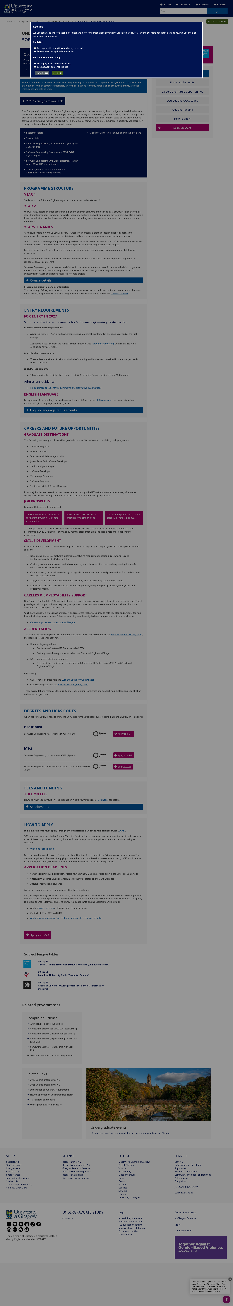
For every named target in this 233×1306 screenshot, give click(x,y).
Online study (12, 1171)
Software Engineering (49, 172)
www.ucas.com (46, 908)
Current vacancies (184, 1192)
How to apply (182, 118)
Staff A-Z (179, 1161)
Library (122, 1194)
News (121, 1177)
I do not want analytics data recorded (55, 51)
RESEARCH (68, 1156)
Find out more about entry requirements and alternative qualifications (66, 387)
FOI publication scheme (130, 1224)
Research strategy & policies (76, 1171)
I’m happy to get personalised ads (54, 63)
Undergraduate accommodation (46, 1104)
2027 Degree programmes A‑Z (45, 1079)
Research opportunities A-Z (76, 1165)
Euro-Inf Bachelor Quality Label (78, 679)
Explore (203, 4)
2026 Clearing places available (44, 101)
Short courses (13, 1174)
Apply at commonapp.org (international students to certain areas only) (66, 918)
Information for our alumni (188, 1165)
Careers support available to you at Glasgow (52, 622)
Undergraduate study (27, 21)
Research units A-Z (72, 1161)
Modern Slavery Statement (132, 1227)
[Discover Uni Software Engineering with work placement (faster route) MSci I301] (103, 766)
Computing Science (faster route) (52, 1033)
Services (123, 1190)
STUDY (10, 1156)
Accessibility (125, 1171)
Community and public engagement (193, 1174)
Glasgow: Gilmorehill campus (104, 132)
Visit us (122, 1168)
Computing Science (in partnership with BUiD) (53, 1040)
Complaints (180, 1181)
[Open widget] (226, 1299)
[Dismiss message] (230, 1279)
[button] (83, 280)
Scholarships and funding (19, 1184)
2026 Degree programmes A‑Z (45, 1084)
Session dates (33, 138)
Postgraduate (13, 1168)
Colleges (123, 1187)
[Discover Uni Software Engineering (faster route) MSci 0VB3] (103, 755)
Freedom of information (131, 1221)
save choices (42, 73)
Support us (180, 1168)
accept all (57, 73)
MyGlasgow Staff (183, 1230)
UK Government (104, 400)
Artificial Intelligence (46, 1023)
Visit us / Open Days (16, 1187)
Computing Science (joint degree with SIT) (51, 1048)
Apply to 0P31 (125, 733)
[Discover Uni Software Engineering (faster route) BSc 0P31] (103, 734)
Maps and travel (127, 1174)
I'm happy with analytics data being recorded (60, 48)
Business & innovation (186, 1171)
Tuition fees (102, 799)
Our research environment (75, 1177)
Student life (12, 1181)
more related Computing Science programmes (49, 1055)
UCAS (121, 830)
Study (167, 4)
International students (17, 1177)
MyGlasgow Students (185, 1218)
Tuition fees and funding (42, 1099)
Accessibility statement (130, 1218)
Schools (122, 1184)
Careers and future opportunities (182, 91)
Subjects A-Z (12, 1161)
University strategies (129, 1197)
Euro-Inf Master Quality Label (73, 684)
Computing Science (53, 1028)
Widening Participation (42, 848)
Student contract (119, 293)
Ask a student (181, 1177)
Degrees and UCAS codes (182, 100)
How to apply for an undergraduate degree (51, 1094)
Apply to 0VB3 (125, 755)
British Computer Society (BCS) (126, 634)
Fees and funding (182, 109)
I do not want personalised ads (52, 66)
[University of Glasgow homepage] (17, 8)
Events (122, 1181)
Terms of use (125, 1234)
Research (185, 4)
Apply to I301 (124, 766)
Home (9, 21)
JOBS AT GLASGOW (186, 1187)
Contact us (67, 1218)
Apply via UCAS (40, 935)
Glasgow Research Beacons (76, 1168)
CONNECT (181, 1156)
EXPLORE (124, 1156)
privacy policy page (46, 35)
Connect (222, 4)
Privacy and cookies (128, 1231)
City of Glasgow (126, 1165)
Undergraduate (14, 1165)
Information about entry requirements (49, 1089)
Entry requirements (182, 82)
